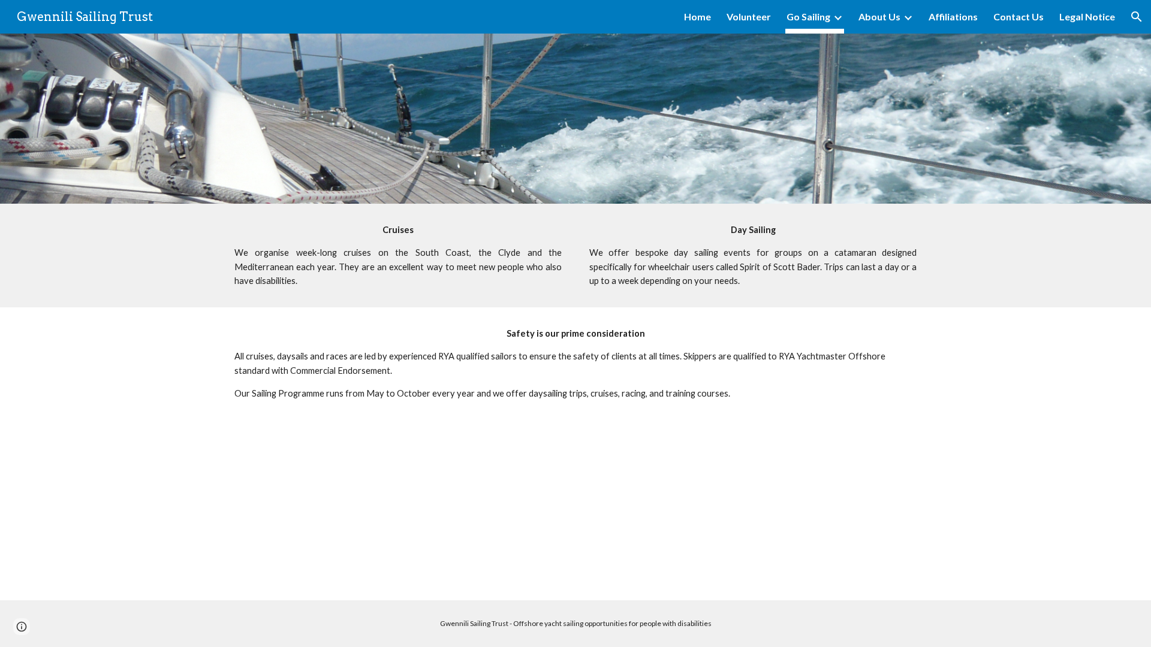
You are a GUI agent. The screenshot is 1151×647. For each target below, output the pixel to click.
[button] (1136, 16)
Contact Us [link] (1018, 16)
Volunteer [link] (749, 16)
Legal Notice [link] (1087, 16)
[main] (398, 255)
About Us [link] (879, 16)
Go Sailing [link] (808, 16)
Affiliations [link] (953, 16)
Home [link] (697, 16)
